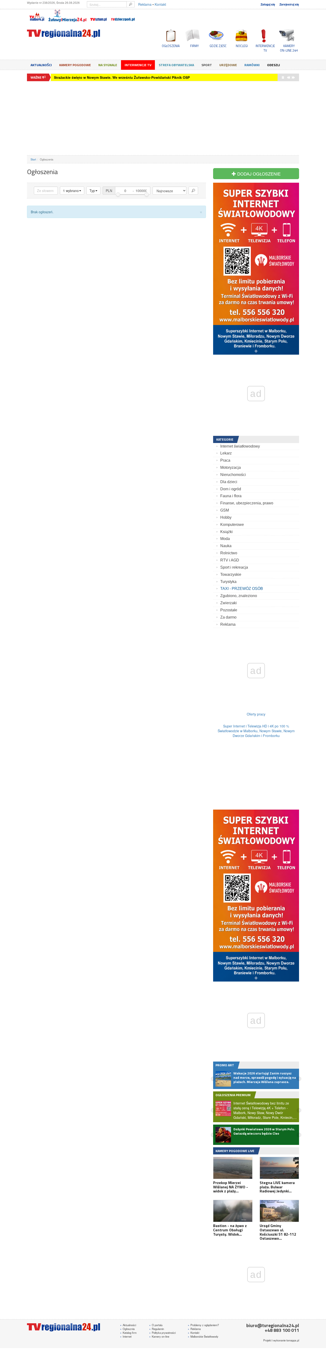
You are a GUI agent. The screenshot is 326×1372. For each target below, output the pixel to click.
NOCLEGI (242, 45)
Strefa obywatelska (176, 64)
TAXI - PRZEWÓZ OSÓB (241, 589)
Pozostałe (228, 610)
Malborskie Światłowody (203, 1336)
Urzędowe (228, 64)
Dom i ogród (230, 489)
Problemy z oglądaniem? (203, 1325)
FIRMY (194, 45)
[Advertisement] (163, 118)
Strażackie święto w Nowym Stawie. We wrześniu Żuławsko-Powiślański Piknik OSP (122, 77)
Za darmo (228, 617)
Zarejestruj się (289, 4)
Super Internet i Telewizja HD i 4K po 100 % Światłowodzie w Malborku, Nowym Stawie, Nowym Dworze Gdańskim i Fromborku (256, 731)
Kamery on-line (159, 1336)
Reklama (145, 4)
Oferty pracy (256, 714)
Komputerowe (232, 525)
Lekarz (226, 453)
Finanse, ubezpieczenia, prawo (246, 503)
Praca (225, 460)
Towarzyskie (230, 574)
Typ (92, 190)
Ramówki (252, 64)
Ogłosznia (127, 1329)
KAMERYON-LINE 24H (289, 48)
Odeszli (273, 64)
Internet (125, 1336)
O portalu (156, 1325)
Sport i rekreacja (234, 567)
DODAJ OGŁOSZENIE (258, 174)
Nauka (225, 546)
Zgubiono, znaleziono (238, 596)
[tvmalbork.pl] (36, 15)
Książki (226, 532)
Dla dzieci (228, 482)
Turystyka (228, 582)
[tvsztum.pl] (98, 15)
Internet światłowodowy (240, 446)
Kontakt (160, 4)
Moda (225, 539)
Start (33, 159)
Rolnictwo (228, 553)
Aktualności (41, 64)
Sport (206, 64)
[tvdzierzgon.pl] (123, 15)
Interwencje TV (138, 64)
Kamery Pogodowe (75, 64)
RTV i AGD (229, 560)
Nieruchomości (233, 475)
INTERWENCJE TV (265, 48)
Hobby (225, 517)
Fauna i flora (231, 496)
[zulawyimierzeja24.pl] (67, 15)
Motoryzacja (230, 467)
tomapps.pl (292, 1340)
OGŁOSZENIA (171, 45)
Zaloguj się (268, 4)
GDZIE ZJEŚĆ (218, 45)
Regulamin (156, 1329)
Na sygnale (107, 64)
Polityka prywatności (162, 1333)
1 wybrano (71, 190)
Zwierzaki (228, 603)
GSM (224, 510)
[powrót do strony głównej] (70, 33)
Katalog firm (128, 1333)
